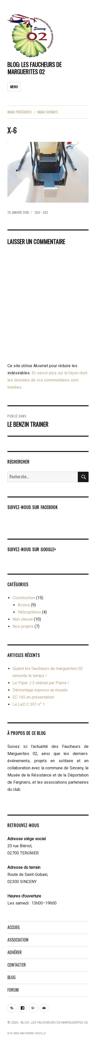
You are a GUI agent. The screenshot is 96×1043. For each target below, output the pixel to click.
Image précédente (19, 111)
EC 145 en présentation (33, 697)
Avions (24, 604)
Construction (24, 597)
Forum (13, 990)
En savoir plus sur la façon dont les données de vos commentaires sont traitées (47, 380)
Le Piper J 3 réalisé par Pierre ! (41, 682)
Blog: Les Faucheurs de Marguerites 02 (34, 68)
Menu (14, 86)
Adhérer (14, 952)
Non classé (23, 619)
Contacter (16, 965)
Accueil (13, 927)
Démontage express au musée (40, 690)
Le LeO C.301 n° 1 (29, 704)
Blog (11, 977)
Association (17, 940)
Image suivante (47, 111)
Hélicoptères (29, 612)
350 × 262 (41, 212)
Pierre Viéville (35, 1033)
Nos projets (23, 626)
